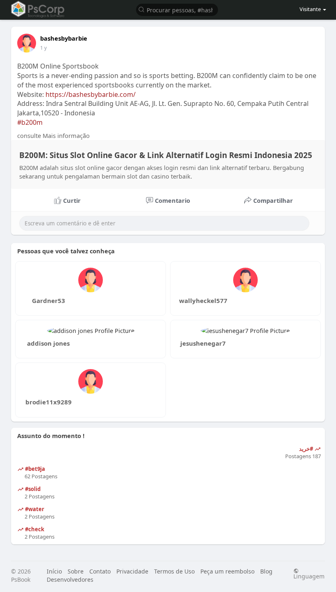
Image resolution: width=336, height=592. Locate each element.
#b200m (30, 122)
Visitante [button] (310, 9)
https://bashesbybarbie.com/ (90, 94)
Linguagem (309, 575)
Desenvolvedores (70, 579)
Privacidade (132, 571)
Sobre (76, 571)
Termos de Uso (174, 571)
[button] (177, 9)
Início (54, 571)
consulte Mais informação (53, 135)
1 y (43, 47)
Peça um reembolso (227, 571)
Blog (266, 571)
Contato (100, 571)
